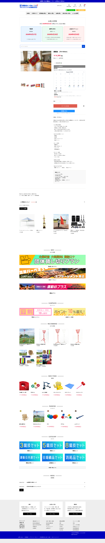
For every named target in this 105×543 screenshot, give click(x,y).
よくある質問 (75, 13)
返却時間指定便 (76, 529)
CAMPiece (35, 526)
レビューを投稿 (23, 208)
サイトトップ (21, 520)
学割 (74, 523)
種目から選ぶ (51, 13)
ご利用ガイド (34, 13)
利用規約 (26, 537)
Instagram (61, 528)
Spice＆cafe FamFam (37, 524)
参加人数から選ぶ (66, 13)
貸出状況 (55, 68)
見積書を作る (64, 111)
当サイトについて (55, 537)
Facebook (61, 524)
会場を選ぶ (58, 13)
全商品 (28, 13)
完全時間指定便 (76, 528)
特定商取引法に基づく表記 (45, 537)
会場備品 (64, 177)
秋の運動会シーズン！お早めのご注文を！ (54, 1)
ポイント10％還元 (76, 524)
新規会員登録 (21, 526)
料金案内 (48, 524)
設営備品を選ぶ (42, 13)
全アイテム (57, 181)
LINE (60, 523)
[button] (84, 72)
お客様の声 (48, 528)
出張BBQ (34, 528)
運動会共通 (57, 178)
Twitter (60, 526)
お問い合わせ (21, 527)
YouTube (61, 529)
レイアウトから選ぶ (59, 174)
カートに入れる (65, 105)
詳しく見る (29, 513)
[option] (36, 61)
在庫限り (42, 1)
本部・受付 (66, 176)
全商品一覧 (21, 522)
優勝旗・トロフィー (66, 180)
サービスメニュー (49, 526)
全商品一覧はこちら (52, 467)
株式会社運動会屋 (36, 523)
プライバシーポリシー (34, 537)
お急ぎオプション (76, 526)
